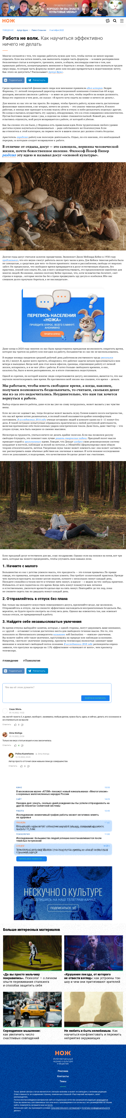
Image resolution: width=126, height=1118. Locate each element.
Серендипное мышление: (22, 1034)
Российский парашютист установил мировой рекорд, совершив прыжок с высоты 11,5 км (60, 828)
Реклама (63, 1071)
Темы (63, 1081)
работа (20, 811)
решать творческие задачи (71, 438)
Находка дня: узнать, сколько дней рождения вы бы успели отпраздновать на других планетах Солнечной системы (63, 804)
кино (19, 787)
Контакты (63, 1076)
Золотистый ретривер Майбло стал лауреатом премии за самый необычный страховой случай (62, 851)
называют (59, 634)
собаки (20, 846)
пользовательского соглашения (65, 1108)
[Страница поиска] (114, 20)
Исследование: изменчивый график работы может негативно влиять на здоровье (57, 816)
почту (49, 1105)
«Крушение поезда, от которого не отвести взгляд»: (92, 978)
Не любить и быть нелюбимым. (92, 1034)
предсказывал (10, 260)
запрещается (102, 1100)
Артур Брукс (22, 30)
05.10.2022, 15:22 (16, 713)
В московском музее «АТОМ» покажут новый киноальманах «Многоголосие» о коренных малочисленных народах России (62, 793)
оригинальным (33, 441)
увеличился (107, 357)
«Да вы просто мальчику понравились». (30, 980)
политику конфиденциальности (96, 1108)
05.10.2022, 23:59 (16, 736)
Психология (32, 660)
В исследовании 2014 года (31, 419)
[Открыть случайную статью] (107, 20)
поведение (8, 30)
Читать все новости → (31, 859)
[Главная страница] (8, 21)
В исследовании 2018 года (78, 644)
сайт (19, 799)
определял (22, 137)
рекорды (21, 822)
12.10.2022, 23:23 (22, 757)
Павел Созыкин (39, 30)
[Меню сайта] (122, 20)
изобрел (78, 441)
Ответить (6, 724)
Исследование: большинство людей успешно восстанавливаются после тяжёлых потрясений (59, 839)
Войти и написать (95, 698)
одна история (94, 88)
